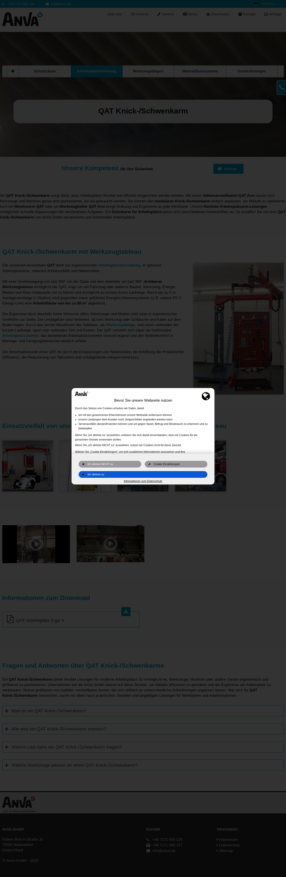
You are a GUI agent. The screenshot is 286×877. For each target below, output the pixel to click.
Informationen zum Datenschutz (143, 481)
